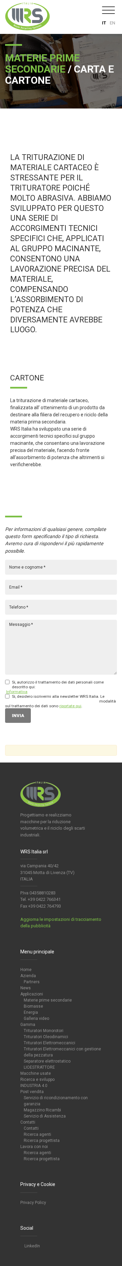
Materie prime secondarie (48, 1000)
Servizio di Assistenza (45, 1116)
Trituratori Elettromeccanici (49, 1043)
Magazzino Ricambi (42, 1110)
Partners (32, 982)
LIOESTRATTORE (39, 1067)
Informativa (16, 691)
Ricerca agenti (37, 1134)
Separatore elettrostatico (47, 1061)
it (104, 22)
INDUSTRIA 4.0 (33, 1085)
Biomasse (33, 1006)
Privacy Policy (33, 1202)
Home (26, 969)
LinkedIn (31, 1246)
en (112, 22)
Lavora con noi (34, 1146)
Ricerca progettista (42, 1140)
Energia (31, 1012)
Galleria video (36, 1018)
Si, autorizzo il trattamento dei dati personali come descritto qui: (58, 684)
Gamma (27, 1024)
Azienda (28, 975)
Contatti (27, 1122)
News (25, 988)
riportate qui (70, 706)
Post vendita (32, 1091)
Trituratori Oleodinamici (46, 1036)
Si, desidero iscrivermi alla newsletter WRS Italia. (55, 696)
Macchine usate (35, 1073)
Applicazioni (31, 994)
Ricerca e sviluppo (37, 1079)
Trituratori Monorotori (43, 1030)
